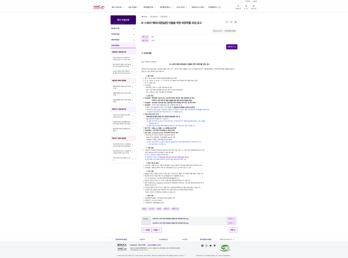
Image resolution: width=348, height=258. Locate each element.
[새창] (225, 245)
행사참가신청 (115, 28)
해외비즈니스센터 (198, 7)
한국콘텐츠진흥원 (206, 239)
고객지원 (247, 1)
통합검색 (238, 8)
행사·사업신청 (116, 7)
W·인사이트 (181, 7)
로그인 (246, 8)
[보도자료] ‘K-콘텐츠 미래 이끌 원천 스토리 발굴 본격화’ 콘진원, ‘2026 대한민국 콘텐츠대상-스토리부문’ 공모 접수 (122, 65)
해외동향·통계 (165, 7)
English (255, 1)
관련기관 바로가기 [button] (226, 239)
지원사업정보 (115, 45)
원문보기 (230, 47)
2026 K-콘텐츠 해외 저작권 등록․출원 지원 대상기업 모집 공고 (121, 72)
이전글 (147, 230)
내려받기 (230, 218)
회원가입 (253, 8)
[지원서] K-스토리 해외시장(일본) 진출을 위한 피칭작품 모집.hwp (170, 218)
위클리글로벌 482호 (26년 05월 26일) (122, 94)
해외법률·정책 (148, 7)
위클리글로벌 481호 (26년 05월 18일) (122, 101)
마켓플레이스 (213, 7)
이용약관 (142, 239)
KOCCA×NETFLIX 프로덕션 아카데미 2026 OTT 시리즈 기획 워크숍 (121, 59)
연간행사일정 (115, 34)
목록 (231, 230)
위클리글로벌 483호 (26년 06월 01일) (122, 87)
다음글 (155, 230)
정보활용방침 (163, 239)
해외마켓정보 (115, 40)
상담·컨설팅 (132, 7)
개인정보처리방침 (121, 239)
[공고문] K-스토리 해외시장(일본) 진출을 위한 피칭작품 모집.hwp (170, 223)
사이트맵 (185, 239)
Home (145, 16)
